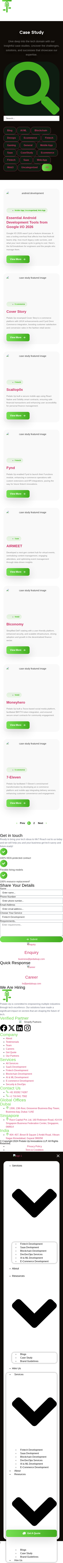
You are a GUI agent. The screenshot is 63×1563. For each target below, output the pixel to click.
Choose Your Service (11, 913)
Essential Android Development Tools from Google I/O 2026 (26, 222)
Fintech (49, 138)
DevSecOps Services (31, 1254)
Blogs (23, 1354)
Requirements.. (8, 921)
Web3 (10, 167)
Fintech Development (31, 1244)
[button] (31, 17)
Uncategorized (29, 167)
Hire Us (16, 1368)
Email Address (7, 905)
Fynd (10, 468)
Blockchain (41, 130)
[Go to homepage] (31, 6)
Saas (10, 152)
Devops (11, 138)
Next (41, 823)
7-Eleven (13, 777)
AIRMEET (14, 546)
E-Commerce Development (34, 1261)
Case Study (26, 1357)
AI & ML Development (31, 1258)
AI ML (23, 130)
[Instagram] (27, 1028)
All (47, 167)
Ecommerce (30, 138)
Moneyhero (15, 702)
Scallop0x (14, 390)
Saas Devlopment (29, 1247)
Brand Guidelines (29, 1361)
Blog (9, 130)
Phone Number (8, 897)
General (28, 145)
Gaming (11, 145)
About (15, 1268)
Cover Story (16, 312)
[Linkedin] (19, 1028)
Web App (42, 160)
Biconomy (14, 624)
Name (3, 888)
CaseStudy (27, 152)
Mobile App (46, 145)
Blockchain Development (33, 1251)
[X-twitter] (11, 1028)
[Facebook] (3, 1028)
